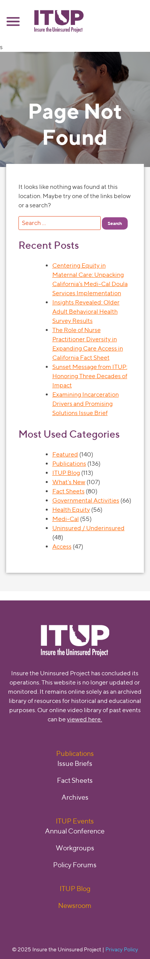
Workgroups (75, 848)
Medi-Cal (65, 518)
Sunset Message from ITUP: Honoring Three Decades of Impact (89, 376)
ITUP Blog (66, 472)
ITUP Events (75, 821)
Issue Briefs (74, 763)
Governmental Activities (85, 500)
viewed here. (84, 719)
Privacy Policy (121, 949)
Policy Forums (75, 865)
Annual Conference (75, 831)
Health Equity (71, 509)
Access (62, 546)
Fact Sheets (68, 491)
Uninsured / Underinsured (88, 528)
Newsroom (75, 905)
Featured (65, 454)
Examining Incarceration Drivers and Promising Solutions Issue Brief (85, 404)
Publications (69, 463)
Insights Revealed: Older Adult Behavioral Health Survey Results (86, 311)
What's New (68, 482)
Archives (75, 797)
